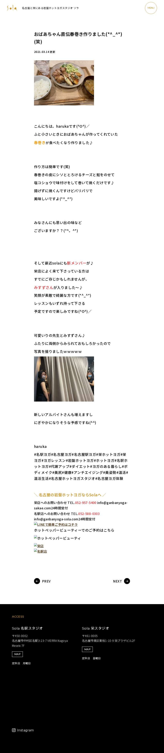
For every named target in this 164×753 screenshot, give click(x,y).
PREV (46, 581)
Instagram (25, 730)
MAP (17, 654)
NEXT (117, 581)
